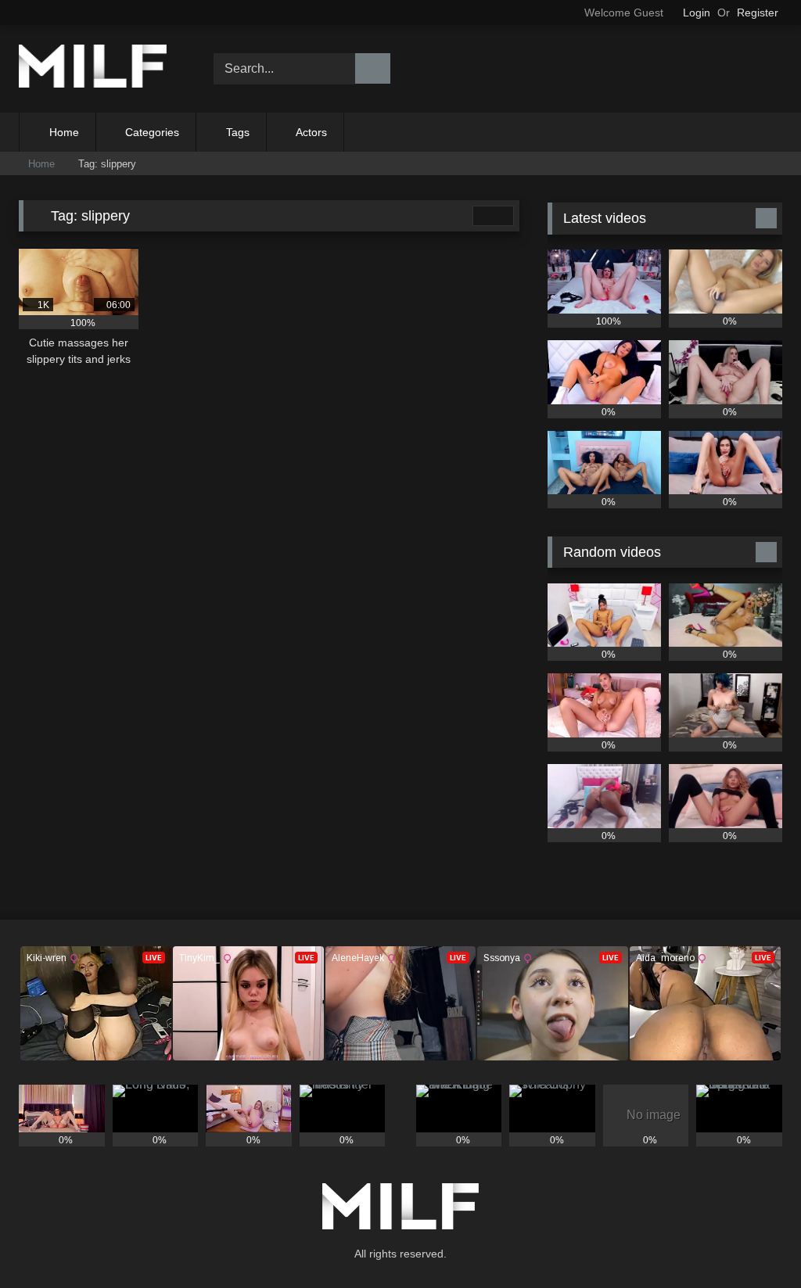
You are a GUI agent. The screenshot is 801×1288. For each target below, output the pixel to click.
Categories (152, 132)
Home (64, 132)
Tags (238, 132)
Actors (311, 132)
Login (696, 12)
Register (757, 12)
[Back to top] (754, 1241)
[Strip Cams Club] (101, 69)
